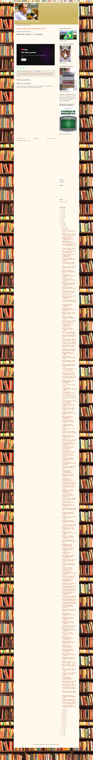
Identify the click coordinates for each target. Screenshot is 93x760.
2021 (62, 218)
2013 (62, 732)
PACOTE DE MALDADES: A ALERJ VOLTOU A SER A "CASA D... (68, 634)
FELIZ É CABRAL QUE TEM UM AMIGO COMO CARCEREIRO (69, 483)
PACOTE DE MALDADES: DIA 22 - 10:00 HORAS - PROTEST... (69, 576)
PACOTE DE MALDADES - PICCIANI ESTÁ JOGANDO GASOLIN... (68, 259)
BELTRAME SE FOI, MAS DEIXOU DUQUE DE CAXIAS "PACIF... (68, 413)
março (63, 723)
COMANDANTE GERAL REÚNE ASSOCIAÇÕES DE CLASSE (68, 374)
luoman (48, 744)
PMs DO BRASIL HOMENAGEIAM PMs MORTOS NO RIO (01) (69, 589)
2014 (62, 731)
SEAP (36, 74)
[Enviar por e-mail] (34, 71)
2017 (62, 224)
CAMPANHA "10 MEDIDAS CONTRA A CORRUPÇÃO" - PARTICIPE (68, 537)
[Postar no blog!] (35, 71)
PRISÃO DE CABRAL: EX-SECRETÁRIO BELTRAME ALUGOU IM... (68, 650)
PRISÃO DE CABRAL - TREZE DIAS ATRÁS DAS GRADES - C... (68, 263)
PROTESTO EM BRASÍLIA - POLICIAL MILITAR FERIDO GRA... (68, 272)
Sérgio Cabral (47, 74)
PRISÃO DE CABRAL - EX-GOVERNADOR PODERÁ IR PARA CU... (68, 437)
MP (49, 73)
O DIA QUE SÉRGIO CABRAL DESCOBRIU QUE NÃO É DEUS (69, 685)
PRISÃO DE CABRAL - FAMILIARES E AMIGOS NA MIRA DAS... (68, 405)
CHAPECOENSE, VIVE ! (67, 294)
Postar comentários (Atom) (25, 140)
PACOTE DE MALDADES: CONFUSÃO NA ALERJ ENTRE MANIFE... (69, 280)
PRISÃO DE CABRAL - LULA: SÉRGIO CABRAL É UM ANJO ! (69, 662)
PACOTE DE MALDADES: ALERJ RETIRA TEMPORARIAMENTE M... (69, 509)
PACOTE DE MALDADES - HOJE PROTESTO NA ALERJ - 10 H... (69, 525)
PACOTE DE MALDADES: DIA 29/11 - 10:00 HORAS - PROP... (69, 332)
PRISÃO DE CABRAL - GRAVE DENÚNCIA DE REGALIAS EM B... (69, 666)
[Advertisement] (36, 127)
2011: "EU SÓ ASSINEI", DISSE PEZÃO (68, 385)
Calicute (35, 73)
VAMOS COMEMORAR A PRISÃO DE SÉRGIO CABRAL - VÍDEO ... (69, 692)
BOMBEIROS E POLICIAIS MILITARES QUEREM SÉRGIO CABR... (69, 696)
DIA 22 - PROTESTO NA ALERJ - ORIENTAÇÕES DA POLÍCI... (69, 626)
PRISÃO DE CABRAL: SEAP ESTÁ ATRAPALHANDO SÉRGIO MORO (69, 560)
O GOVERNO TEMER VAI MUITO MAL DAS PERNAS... (69, 401)
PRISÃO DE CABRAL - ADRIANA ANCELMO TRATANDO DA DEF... (69, 268)
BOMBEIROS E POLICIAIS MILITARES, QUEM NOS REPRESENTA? (67, 491)
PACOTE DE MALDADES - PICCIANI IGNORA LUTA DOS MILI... (69, 288)
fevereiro (64, 724)
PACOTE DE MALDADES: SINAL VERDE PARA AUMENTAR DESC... (69, 659)
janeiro (63, 726)
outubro (63, 710)
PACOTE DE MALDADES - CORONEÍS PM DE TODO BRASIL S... (68, 425)
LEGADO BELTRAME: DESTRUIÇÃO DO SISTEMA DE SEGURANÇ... (69, 573)
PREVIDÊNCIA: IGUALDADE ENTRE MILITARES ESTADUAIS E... (68, 448)
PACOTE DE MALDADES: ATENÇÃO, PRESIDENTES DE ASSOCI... (69, 706)
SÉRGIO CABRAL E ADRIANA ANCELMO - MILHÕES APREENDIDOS (68, 556)
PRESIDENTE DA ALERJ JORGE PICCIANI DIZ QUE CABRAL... (69, 350)
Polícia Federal (32, 74)
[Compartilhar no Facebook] (38, 71)
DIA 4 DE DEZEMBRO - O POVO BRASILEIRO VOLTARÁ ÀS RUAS (69, 366)
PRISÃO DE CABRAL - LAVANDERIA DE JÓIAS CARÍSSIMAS (67, 325)
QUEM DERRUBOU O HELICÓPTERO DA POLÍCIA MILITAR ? (68, 614)
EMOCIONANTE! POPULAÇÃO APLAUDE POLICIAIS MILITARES (68, 593)
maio (63, 719)
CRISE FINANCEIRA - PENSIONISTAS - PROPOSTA (68, 241)
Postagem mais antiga (51, 138)
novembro (64, 229)
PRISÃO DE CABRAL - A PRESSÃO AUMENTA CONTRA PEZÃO (69, 357)
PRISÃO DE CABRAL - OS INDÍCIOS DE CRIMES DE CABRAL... (68, 353)
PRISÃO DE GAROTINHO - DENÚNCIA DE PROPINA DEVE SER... (68, 606)
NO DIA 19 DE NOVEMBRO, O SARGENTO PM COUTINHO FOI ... (68, 565)
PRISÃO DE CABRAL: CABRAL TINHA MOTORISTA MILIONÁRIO (68, 382)
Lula (47, 73)
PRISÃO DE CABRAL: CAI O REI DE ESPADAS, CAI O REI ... (69, 682)
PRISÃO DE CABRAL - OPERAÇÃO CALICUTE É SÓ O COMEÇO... (69, 533)
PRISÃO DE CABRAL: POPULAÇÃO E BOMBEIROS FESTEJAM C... (68, 642)
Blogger (58, 744)
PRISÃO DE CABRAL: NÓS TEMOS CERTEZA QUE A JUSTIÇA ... (68, 476)
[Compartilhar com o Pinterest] (39, 71)
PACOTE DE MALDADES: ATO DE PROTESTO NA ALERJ (68, 292)
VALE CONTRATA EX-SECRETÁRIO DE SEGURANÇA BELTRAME (69, 463)
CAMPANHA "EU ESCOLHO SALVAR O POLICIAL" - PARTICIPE (68, 549)
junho (63, 717)
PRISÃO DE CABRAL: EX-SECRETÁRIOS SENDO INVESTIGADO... (67, 580)
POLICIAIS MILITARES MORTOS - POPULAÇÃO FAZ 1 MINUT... (69, 597)
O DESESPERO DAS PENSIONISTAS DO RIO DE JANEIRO (68, 276)
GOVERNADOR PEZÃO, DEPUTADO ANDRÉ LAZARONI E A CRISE (67, 545)
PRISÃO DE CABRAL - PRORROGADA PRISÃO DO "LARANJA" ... (68, 505)
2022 (62, 216)
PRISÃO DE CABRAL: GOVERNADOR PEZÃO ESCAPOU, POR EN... (67, 678)
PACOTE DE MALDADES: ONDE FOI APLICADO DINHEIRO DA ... (69, 301)
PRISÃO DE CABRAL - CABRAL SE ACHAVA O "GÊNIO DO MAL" (69, 346)
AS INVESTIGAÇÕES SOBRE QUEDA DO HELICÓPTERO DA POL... (69, 432)
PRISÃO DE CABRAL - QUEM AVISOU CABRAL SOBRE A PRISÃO (68, 409)
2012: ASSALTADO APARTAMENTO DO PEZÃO (68, 392)
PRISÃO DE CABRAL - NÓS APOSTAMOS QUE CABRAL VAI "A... (68, 529)
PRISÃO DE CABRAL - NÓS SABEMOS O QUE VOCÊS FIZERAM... (68, 623)
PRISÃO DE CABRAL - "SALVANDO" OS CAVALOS (68, 501)
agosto (63, 713)
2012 (62, 734)
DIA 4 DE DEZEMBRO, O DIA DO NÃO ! (69, 398)
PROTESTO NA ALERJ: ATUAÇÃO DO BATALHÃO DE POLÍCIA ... (69, 703)
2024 (62, 213)
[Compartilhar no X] (37, 71)
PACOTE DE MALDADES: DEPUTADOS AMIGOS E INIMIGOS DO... (67, 495)
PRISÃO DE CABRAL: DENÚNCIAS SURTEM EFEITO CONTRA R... (69, 654)
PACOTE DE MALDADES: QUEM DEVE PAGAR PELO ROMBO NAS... (69, 377)
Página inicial (36, 138)
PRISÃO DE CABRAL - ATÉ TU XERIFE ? (68, 429)
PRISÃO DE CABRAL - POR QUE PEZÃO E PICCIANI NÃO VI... (69, 234)
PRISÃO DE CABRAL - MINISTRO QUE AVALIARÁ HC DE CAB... (69, 340)
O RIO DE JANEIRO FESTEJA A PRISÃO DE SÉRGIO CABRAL (69, 700)
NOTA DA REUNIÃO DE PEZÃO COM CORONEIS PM (68, 252)
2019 (62, 220)
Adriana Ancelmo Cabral (26, 73)
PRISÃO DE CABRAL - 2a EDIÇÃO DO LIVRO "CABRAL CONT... (69, 440)
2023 (62, 215)
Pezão (22, 74)
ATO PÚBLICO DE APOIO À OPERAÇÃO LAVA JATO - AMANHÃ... (68, 618)
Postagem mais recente (21, 138)
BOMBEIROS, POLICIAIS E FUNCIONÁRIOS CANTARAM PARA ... (69, 522)
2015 (62, 729)
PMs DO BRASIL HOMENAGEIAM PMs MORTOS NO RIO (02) (69, 586)
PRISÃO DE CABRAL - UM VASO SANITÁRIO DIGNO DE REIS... (69, 499)
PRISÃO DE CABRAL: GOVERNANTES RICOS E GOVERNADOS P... (68, 638)
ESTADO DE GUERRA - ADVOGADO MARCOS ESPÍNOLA (67, 305)
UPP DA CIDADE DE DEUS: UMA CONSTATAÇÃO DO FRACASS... (69, 600)
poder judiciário (26, 74)
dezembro (64, 227)
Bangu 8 (32, 73)
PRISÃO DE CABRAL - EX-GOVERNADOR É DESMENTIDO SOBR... (67, 471)
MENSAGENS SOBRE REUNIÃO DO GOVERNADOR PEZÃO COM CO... (68, 284)
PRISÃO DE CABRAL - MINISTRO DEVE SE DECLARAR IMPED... (69, 343)
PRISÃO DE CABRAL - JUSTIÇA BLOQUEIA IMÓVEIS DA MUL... (69, 314)
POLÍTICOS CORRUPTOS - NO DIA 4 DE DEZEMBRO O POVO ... (69, 245)
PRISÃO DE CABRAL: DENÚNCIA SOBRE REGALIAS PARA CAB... (69, 674)
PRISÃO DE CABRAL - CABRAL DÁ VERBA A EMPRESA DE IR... (69, 361)
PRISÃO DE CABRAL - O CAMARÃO (67, 553)
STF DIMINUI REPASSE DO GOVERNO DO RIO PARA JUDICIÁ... (68, 513)
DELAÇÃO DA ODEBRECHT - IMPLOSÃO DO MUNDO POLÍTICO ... (68, 459)
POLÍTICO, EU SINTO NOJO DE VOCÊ (68, 231)
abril (63, 721)
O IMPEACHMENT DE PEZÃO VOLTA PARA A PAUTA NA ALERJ (68, 487)
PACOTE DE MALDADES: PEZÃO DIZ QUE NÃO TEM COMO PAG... (69, 336)
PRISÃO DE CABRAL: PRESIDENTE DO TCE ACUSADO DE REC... (67, 646)
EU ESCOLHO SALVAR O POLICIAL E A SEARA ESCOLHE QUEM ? (67, 569)
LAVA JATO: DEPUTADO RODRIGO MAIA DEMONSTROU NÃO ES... (68, 238)
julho (63, 715)
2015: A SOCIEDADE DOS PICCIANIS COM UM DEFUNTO (69, 395)
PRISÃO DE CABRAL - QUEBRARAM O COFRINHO (68, 451)
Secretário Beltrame (41, 74)
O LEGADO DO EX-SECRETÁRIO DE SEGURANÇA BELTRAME (69, 603)
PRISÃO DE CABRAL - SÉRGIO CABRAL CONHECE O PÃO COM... (68, 670)
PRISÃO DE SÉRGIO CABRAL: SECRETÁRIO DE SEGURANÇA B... (69, 688)
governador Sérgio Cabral (41, 73)
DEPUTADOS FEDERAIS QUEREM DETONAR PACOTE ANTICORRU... (69, 444)
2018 (62, 222)
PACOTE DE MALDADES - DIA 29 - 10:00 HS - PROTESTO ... (69, 369)
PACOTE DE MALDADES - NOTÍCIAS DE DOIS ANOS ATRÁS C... (68, 421)
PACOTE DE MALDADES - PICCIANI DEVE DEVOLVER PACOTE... (68, 318)
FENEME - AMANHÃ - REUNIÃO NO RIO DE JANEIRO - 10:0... (69, 249)
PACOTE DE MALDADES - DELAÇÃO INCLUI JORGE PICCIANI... (68, 455)
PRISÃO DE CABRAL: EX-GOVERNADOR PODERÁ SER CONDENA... (69, 630)
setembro (64, 712)
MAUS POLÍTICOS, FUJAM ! (68, 371)
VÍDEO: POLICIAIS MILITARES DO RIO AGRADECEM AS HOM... (68, 467)
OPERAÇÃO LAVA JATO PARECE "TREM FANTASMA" (69, 584)
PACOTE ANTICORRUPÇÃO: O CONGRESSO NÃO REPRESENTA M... (68, 255)
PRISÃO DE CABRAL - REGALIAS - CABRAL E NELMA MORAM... (69, 517)
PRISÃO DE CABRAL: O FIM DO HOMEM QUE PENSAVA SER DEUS (69, 610)
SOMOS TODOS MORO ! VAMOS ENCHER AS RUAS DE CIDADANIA (69, 297)
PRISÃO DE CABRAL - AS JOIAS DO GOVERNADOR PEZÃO (69, 321)
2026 (62, 209)
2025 (62, 211)
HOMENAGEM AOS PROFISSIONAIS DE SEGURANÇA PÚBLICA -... (68, 480)
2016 (62, 226)
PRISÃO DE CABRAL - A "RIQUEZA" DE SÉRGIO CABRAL (67, 329)
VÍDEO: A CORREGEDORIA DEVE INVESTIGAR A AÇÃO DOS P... (68, 541)
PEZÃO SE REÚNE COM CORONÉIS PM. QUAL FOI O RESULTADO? (68, 309)
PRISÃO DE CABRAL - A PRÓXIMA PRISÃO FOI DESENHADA (67, 417)
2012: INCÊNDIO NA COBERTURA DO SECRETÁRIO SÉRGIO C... (69, 389)
